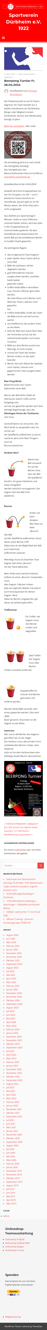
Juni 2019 (10, 1192)
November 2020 (14, 1134)
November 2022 (14, 1073)
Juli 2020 (10, 1149)
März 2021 (11, 1127)
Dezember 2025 (14, 953)
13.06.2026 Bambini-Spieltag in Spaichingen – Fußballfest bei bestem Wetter (21, 905)
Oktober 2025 (13, 960)
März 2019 (11, 1203)
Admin (6, 1216)
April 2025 (11, 978)
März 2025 (11, 982)
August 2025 (12, 967)
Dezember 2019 (14, 1171)
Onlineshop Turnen (14, 1250)
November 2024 (14, 996)
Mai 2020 (10, 1156)
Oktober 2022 (13, 1076)
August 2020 (12, 1145)
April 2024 (11, 1022)
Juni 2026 (10, 938)
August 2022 (12, 1083)
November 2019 (14, 1174)
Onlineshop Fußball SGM (17, 1243)
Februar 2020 (12, 1163)
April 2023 (11, 1054)
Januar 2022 (12, 1105)
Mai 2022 (10, 1091)
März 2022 (11, 1098)
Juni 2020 (10, 1152)
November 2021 (14, 1109)
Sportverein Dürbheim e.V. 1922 (23, 21)
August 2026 (12, 935)
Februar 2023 (12, 1062)
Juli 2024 (10, 1011)
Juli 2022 (10, 1087)
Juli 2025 (10, 971)
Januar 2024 (12, 1033)
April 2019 (11, 1200)
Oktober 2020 (13, 1138)
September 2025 (14, 964)
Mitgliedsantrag (13, 1316)
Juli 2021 (10, 1120)
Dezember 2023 (14, 1036)
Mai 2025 (10, 975)
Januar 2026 (12, 949)
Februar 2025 (12, 985)
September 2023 (14, 1047)
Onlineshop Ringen (14, 1246)
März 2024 (11, 1025)
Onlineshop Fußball (14, 1239)
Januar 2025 (12, 989)
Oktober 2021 (13, 1112)
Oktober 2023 (13, 1044)
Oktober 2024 (13, 1000)
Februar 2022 (12, 1102)
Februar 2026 (12, 946)
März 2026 (11, 942)
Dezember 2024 (14, 993)
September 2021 (14, 1116)
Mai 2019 (10, 1196)
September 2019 (14, 1181)
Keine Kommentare (26, 74)
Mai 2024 (10, 1018)
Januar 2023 (12, 1065)
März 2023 (11, 1058)
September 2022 (14, 1080)
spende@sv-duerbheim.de (17, 177)
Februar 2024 (12, 1029)
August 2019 (12, 1185)
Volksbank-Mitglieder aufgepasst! (21, 823)
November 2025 (14, 956)
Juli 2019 (10, 1189)
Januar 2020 (12, 1167)
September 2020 (14, 1141)
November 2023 (14, 1040)
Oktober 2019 (13, 1178)
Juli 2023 (10, 1051)
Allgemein (8, 77)
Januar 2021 (12, 1131)
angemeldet (20, 849)
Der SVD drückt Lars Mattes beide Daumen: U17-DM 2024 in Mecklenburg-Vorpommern (20, 831)
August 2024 (12, 1007)
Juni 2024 (10, 1014)
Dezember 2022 (14, 1069)
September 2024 (14, 1004)
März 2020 (11, 1160)
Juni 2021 (10, 1123)
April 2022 (11, 1094)
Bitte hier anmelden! (14, 126)
